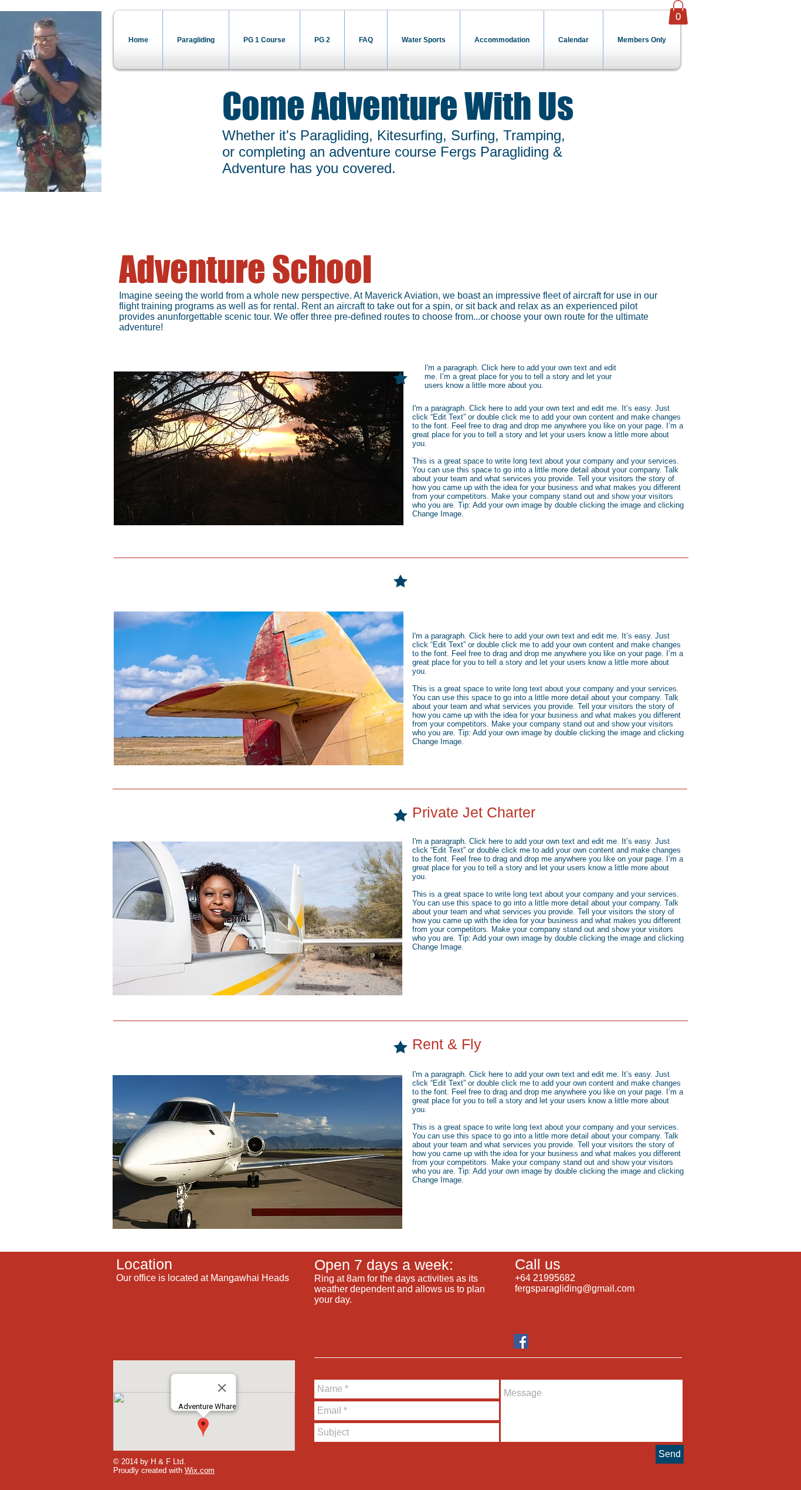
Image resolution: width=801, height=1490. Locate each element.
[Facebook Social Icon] (521, 1341)
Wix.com (200, 1470)
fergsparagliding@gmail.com (574, 1288)
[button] (678, 12)
